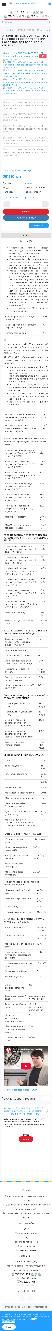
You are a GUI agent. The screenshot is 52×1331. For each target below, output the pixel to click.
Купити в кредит (26, 217)
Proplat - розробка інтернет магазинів (26, 1307)
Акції (26, 1237)
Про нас (26, 1200)
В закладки (12, 197)
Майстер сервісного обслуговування (26, 1265)
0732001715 (39, 16)
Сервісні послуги (26, 1246)
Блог (26, 1229)
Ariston (28, 183)
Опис (26, 235)
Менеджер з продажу (26, 1261)
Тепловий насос (22, 1090)
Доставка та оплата (26, 1250)
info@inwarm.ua (26, 1285)
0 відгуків (8, 170)
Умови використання (26, 1233)
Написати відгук (23, 170)
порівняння (28, 197)
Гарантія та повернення (26, 1242)
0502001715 (22, 12)
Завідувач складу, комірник (26, 1270)
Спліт (34, 1090)
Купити (26, 211)
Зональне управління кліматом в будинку (26, 1196)
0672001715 (16, 16)
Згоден (9, 1327)
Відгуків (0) (26, 241)
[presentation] (42, 1098)
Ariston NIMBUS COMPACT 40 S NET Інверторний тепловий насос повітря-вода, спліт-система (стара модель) (24, 1123)
